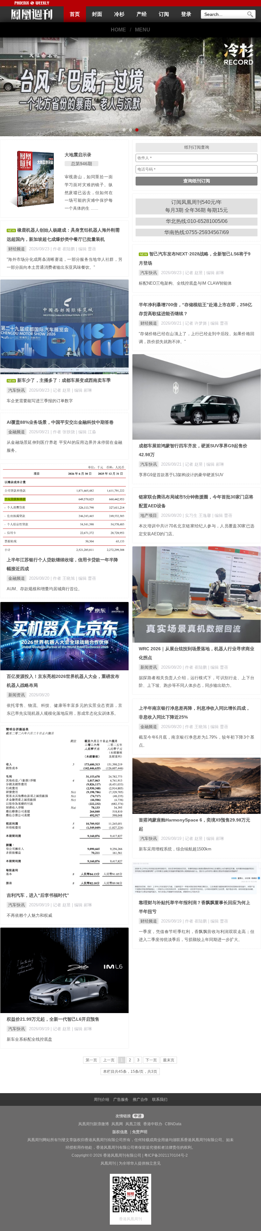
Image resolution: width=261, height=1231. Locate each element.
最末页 (168, 1060)
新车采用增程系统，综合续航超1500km (175, 849)
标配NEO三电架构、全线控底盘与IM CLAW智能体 (185, 283)
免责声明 (139, 1132)
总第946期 (81, 163)
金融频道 (16, 431)
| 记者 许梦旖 (195, 323)
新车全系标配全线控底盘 (29, 1039)
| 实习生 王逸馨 (197, 515)
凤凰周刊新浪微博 (93, 1124)
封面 (97, 14)
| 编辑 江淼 (86, 431)
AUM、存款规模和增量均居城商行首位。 (44, 588)
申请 (137, 1116)
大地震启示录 (78, 154)
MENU (142, 29)
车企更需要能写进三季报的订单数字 (40, 400)
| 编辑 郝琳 (214, 272)
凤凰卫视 (133, 1124)
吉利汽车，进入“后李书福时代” (38, 895)
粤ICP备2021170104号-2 (166, 1155)
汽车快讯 (148, 272)
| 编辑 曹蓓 (86, 249)
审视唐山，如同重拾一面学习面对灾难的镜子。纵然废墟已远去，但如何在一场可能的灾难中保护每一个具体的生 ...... (89, 192)
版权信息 (120, 1132)
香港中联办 (152, 1124)
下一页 (151, 1060)
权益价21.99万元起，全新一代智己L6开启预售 (53, 1019)
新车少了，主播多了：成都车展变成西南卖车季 (64, 380)
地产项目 (148, 515)
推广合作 (140, 1099)
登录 (186, 14)
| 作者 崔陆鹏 (63, 249)
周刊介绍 (101, 1099)
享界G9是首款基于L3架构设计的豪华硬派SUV (181, 474)
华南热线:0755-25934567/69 (196, 232)
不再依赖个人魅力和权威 (29, 915)
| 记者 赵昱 (193, 272)
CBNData (173, 1124)
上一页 (109, 1060)
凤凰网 (117, 1124)
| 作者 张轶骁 (63, 431)
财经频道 (16, 249)
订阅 (164, 14)
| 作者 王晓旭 (63, 578)
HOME (118, 29)
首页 (75, 14)
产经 (142, 14)
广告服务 (121, 1099)
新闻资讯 (148, 667)
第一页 (91, 1060)
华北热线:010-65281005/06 (197, 221)
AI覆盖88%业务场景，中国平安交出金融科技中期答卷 (60, 422)
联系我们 (159, 1099)
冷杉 (119, 14)
